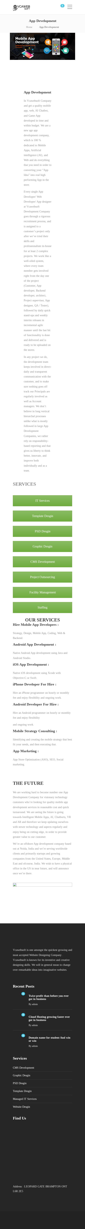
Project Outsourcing (42, 577)
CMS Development (42, 561)
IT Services (42, 500)
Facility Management (42, 592)
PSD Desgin (42, 531)
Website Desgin (21, 1106)
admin (35, 1004)
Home (29, 27)
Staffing (42, 607)
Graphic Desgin (42, 546)
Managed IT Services (25, 1098)
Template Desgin (42, 516)
